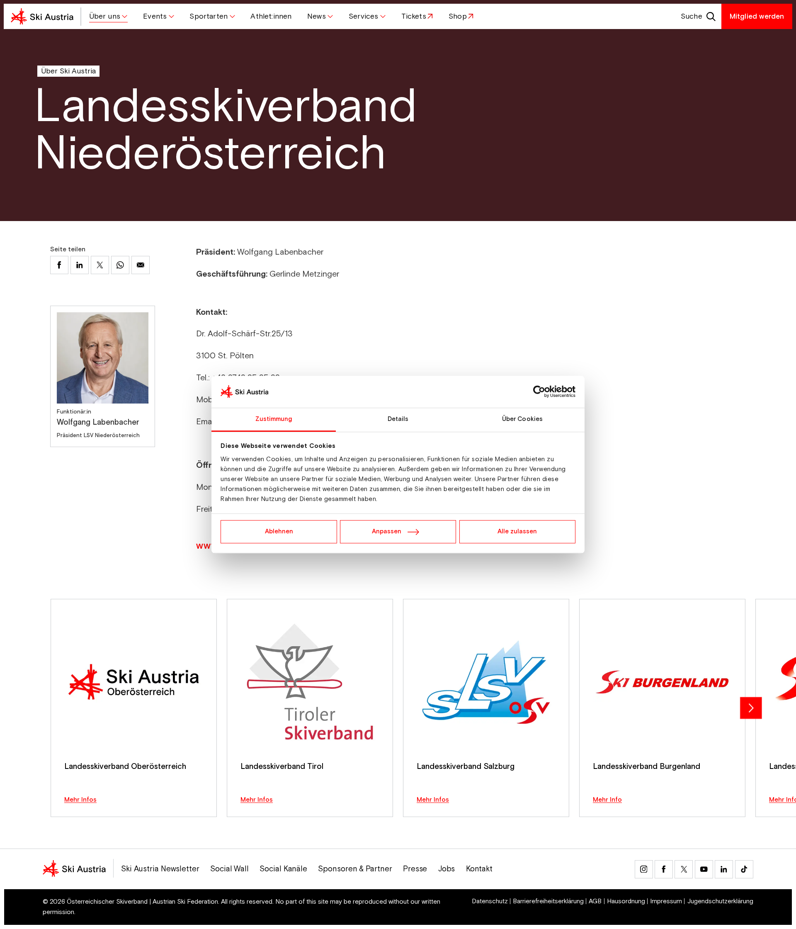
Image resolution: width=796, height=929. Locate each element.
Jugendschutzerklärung (720, 902)
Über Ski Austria (68, 71)
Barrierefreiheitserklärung (548, 902)
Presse (415, 869)
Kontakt (479, 869)
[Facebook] (664, 869)
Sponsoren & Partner (355, 869)
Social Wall (229, 869)
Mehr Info (607, 800)
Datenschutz (490, 902)
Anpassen (386, 531)
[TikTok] (744, 869)
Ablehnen (279, 531)
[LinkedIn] (724, 869)
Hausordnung (626, 902)
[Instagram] (644, 869)
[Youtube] (704, 869)
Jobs (446, 869)
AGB (595, 902)
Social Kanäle (283, 869)
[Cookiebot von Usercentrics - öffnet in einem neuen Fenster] (539, 392)
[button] (108, 16)
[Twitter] (684, 869)
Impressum (666, 902)
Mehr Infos (80, 800)
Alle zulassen (517, 531)
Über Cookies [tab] (522, 419)
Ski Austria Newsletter (160, 869)
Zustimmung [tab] (273, 419)
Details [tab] (398, 419)
